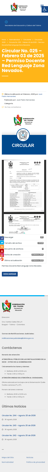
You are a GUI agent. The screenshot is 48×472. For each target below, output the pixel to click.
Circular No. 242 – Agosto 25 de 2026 (18, 435)
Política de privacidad (35, 462)
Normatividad (7, 462)
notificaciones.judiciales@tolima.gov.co (18, 338)
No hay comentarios (13, 107)
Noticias (29, 457)
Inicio (4, 40)
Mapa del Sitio (8, 457)
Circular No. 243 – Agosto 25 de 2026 (18, 425)
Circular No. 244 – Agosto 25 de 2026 (19, 415)
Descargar (9, 274)
